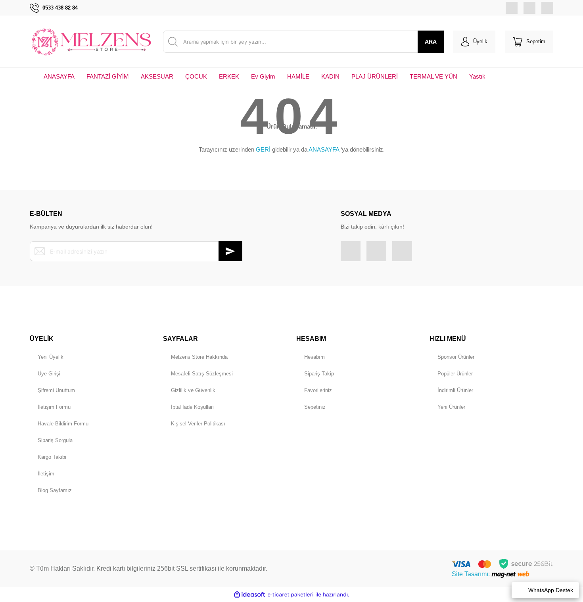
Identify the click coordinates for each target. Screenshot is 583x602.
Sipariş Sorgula (55, 440)
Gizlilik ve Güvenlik (193, 390)
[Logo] (91, 41)
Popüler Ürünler (455, 374)
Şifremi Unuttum (56, 390)
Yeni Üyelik (50, 357)
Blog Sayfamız (55, 490)
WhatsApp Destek (550, 590)
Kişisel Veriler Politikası (198, 424)
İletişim (46, 474)
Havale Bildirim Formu (63, 424)
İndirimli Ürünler (455, 390)
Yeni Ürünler (451, 407)
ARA (431, 41)
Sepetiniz (315, 407)
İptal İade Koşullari (192, 407)
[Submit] (230, 251)
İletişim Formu (54, 407)
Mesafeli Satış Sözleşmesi (202, 374)
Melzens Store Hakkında (199, 357)
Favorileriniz (318, 390)
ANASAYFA (324, 149)
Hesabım (314, 357)
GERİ (263, 149)
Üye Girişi (49, 374)
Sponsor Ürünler (455, 357)
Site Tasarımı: (471, 574)
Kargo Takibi (52, 457)
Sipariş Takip (319, 374)
